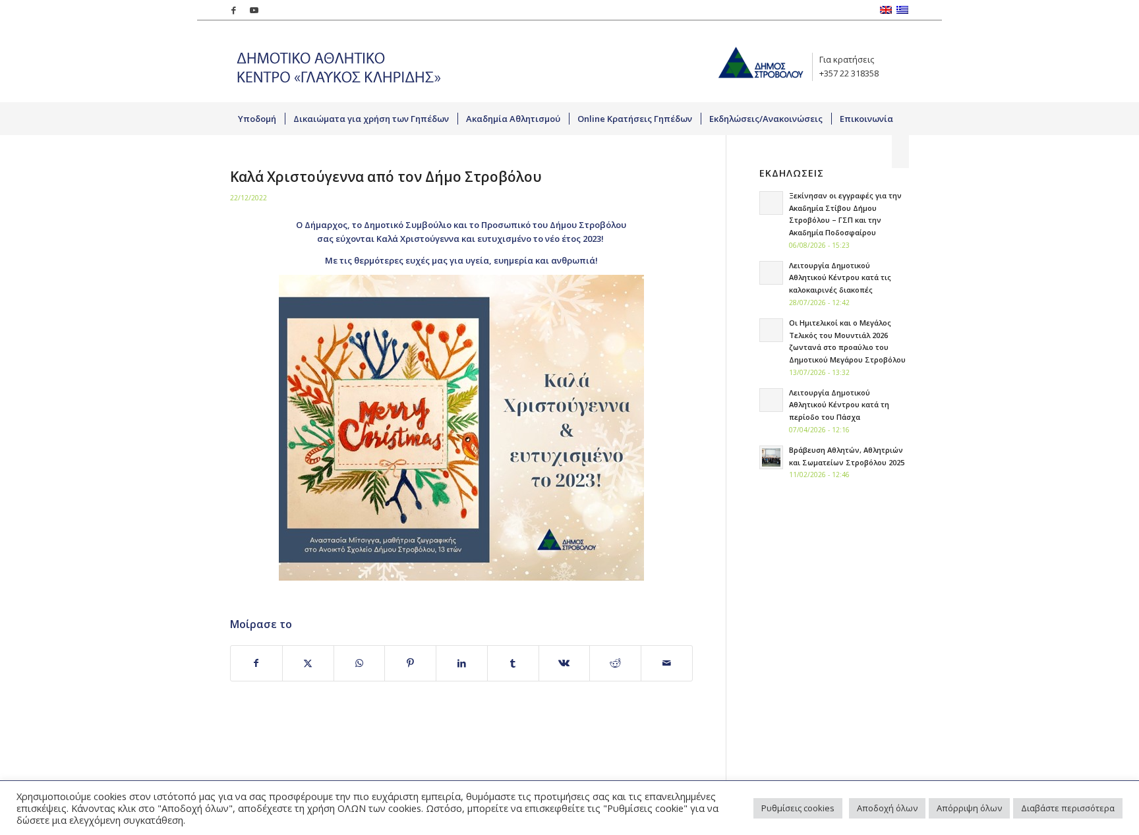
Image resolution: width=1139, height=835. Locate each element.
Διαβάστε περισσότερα (1068, 808)
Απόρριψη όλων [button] (969, 808)
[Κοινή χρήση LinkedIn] (461, 663)
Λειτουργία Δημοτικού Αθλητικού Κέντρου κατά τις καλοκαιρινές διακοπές (840, 277)
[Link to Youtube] (254, 10)
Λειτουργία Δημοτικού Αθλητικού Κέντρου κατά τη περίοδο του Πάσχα (839, 405)
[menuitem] (257, 118)
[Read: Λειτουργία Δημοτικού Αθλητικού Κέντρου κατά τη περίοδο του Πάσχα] (771, 400)
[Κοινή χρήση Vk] (564, 663)
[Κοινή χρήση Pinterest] (410, 663)
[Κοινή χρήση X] (308, 663)
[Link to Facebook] (233, 10)
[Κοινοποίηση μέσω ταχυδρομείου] (666, 663)
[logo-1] (335, 61)
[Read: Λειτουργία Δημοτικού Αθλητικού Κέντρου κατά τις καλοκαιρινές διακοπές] (771, 273)
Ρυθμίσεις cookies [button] (797, 808)
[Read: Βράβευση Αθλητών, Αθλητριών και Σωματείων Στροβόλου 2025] (771, 457)
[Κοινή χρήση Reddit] (615, 663)
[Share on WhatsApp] (359, 663)
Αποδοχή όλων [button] (887, 808)
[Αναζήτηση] (900, 151)
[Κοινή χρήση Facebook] (256, 663)
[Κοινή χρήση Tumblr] (513, 663)
